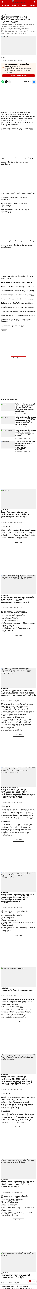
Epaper (34, 1281)
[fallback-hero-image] (8, 407)
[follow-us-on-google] (34, 82)
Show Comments (18, 358)
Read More (18, 542)
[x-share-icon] (6, 83)
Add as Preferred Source (18, 75)
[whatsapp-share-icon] (2, 83)
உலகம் (24, 5)
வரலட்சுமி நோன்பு (9, 1004)
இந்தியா (15, 5)
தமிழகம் (5, 5)
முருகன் (4, 330)
